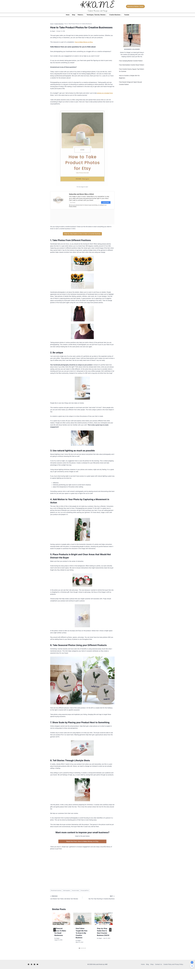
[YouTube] (37, 964)
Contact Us (158, 964)
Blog (147, 964)
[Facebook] (28, 964)
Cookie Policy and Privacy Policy (173, 964)
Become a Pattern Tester (135, 6)
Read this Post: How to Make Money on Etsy (82, 841)
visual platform (85, 890)
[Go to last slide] (54, 930)
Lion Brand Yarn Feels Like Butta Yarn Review (64, 897)
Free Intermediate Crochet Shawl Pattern (131, 65)
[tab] (79, 948)
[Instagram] (34, 964)
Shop (73, 14)
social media (75, 890)
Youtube (126, 14)
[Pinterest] (31, 964)
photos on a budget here (105, 93)
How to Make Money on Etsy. (84, 42)
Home (67, 14)
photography (66, 890)
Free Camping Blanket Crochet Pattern (131, 61)
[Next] (110, 930)
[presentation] (61, 919)
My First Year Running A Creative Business (101, 897)
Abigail (53, 31)
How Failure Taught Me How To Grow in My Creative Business (81, 933)
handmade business (56, 890)
